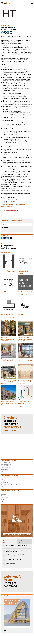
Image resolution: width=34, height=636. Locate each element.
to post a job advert (13, 424)
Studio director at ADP (12, 563)
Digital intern (21, 314)
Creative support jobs (8, 248)
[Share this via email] (11, 32)
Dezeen (21, 316)
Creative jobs (5, 466)
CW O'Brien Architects (9, 317)
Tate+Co (5, 293)
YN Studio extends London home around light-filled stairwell (8, 381)
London (3, 25)
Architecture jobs (7, 245)
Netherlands (4, 497)
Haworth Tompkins (9, 29)
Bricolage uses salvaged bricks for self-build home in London (8, 360)
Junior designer (5, 270)
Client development (23, 204)
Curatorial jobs (5, 467)
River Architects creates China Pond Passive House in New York (25, 360)
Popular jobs (6, 541)
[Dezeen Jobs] (5, 4)
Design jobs (5, 247)
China (3, 492)
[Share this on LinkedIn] (8, 32)
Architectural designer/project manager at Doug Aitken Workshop (17, 550)
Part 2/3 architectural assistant (7, 315)
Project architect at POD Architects (15, 559)
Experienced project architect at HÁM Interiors (16, 546)
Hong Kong (4, 496)
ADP (2, 479)
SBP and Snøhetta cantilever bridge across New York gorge (7, 339)
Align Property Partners (8, 481)
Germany (3, 494)
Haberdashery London (9, 271)
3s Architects (4, 477)
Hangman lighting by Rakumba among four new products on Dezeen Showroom (25, 404)
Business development (10, 204)
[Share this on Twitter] (5, 32)
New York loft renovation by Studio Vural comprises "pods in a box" (25, 339)
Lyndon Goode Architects (22, 295)
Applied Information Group (9, 484)
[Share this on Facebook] (2, 32)
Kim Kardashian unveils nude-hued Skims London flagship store (25, 381)
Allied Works (5, 482)
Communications (6, 464)
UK (8, 25)
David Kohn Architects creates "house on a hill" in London (8, 403)
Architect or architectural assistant (25, 292)
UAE (2, 499)
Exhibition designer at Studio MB (15, 555)
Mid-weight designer (23, 270)
